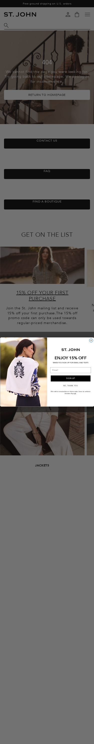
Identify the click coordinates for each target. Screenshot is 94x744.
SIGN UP (70, 378)
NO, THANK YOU (70, 385)
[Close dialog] (91, 340)
